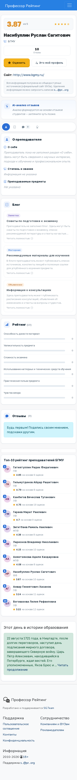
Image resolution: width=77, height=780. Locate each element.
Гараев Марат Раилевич (29, 512)
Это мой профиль (51, 62)
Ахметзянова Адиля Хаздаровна (35, 556)
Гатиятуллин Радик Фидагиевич (35, 467)
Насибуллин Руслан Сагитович (34, 571)
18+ (25, 757)
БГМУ (11, 41)
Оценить (18, 62)
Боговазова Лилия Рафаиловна (34, 601)
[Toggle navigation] (69, 5)
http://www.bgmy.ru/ (28, 75)
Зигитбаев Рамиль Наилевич (33, 527)
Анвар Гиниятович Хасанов (32, 586)
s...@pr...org (61, 89)
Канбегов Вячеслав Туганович (34, 497)
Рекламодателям (52, 730)
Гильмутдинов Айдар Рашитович (35, 482)
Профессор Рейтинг (22, 5)
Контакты (9, 735)
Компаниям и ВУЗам (54, 724)
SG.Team (49, 708)
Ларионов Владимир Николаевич (35, 542)
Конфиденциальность (19, 740)
